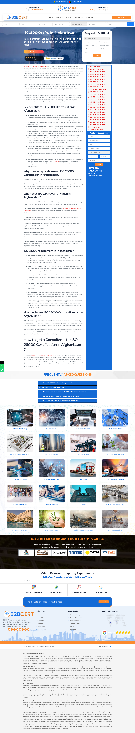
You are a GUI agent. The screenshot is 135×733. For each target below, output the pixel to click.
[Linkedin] (14, 629)
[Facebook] (9, 629)
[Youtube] (20, 629)
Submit (130, 24)
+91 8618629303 (37, 10)
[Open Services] (72, 17)
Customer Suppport (79, 593)
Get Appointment (97, 10)
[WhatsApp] (2, 366)
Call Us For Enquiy (101, 592)
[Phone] (2, 370)
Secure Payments (56, 592)
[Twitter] (17, 629)
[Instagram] (12, 629)
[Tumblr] (23, 629)
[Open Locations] (82, 17)
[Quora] (28, 629)
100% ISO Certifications (34, 593)
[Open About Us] (62, 17)
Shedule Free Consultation (32, 51)
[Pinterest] (25, 629)
